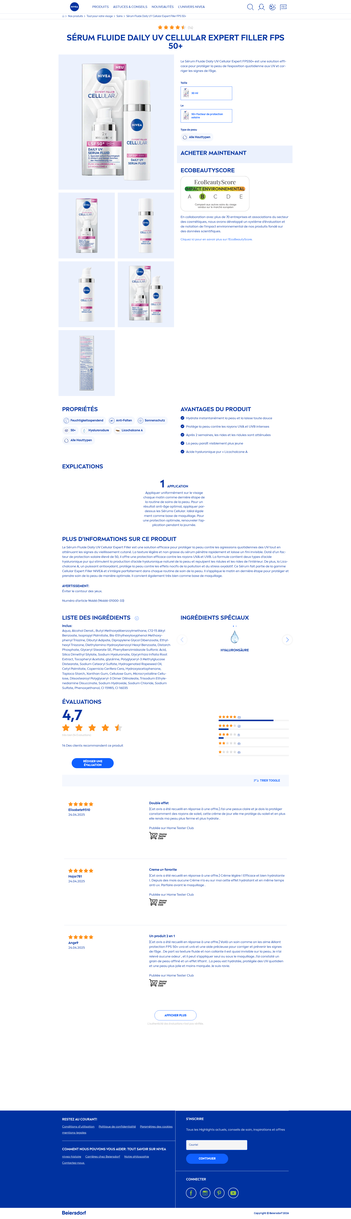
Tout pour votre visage (100, 16)
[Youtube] (233, 1193)
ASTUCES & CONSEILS (130, 7)
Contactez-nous (73, 1162)
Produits (100, 7)
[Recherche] (250, 8)
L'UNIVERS (191, 7)
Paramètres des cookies (156, 1126)
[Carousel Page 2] (236, 626)
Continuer (207, 1158)
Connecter (196, 1179)
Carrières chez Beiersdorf (102, 1156)
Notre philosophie (136, 1156)
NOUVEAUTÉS (163, 7)
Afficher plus (175, 1015)
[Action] (272, 8)
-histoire (71, 1156)
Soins (119, 16)
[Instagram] (205, 1193)
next (287, 640)
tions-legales (74, 1132)
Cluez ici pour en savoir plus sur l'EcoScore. (216, 239)
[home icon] (63, 16)
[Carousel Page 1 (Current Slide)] (233, 626)
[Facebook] (191, 1193)
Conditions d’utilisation (78, 1126)
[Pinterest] (219, 1193)
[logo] (74, 7)
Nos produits (76, 16)
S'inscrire (195, 1119)
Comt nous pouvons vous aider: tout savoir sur (114, 1149)
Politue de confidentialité (117, 1126)
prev (182, 640)
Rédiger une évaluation (92, 763)
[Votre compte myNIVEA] (261, 8)
